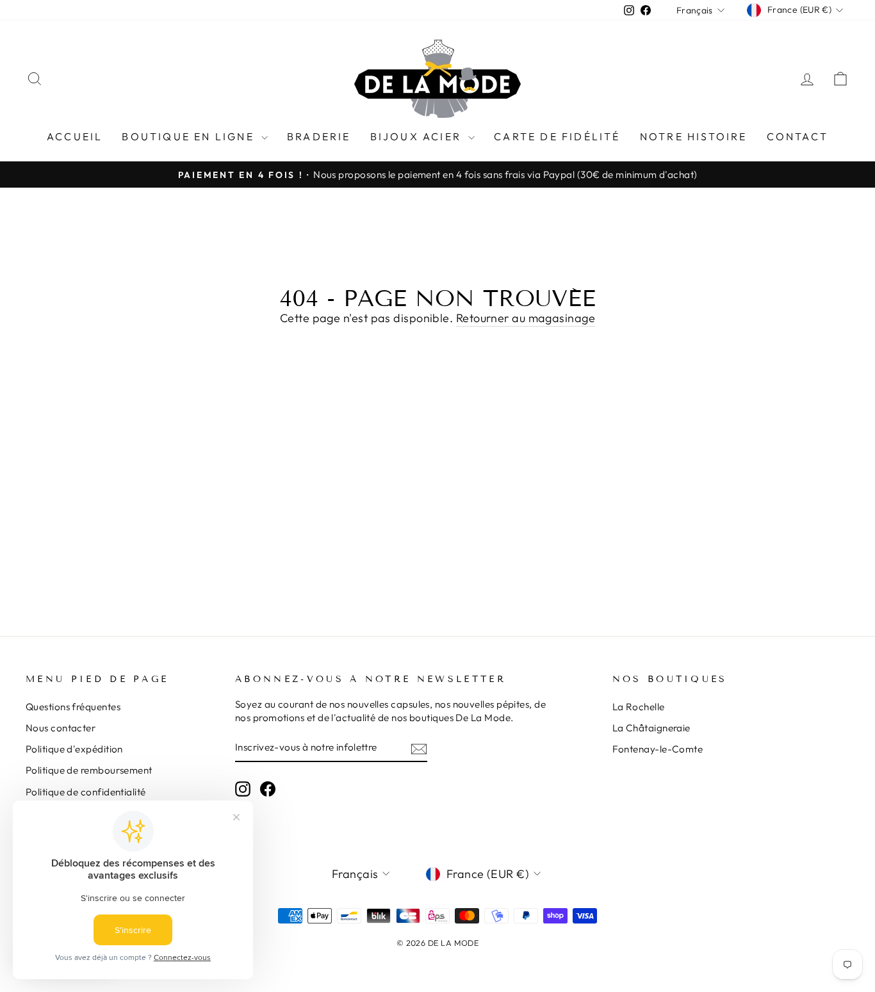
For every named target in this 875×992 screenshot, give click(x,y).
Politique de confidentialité (86, 792)
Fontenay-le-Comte (657, 749)
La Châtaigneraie (651, 728)
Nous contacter (60, 728)
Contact (797, 136)
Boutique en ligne (190, 136)
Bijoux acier (418, 136)
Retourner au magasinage (525, 318)
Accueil (74, 136)
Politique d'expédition (74, 749)
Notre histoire (694, 136)
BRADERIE (319, 136)
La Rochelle (638, 707)
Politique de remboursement (89, 770)
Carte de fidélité (557, 136)
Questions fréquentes (73, 707)
